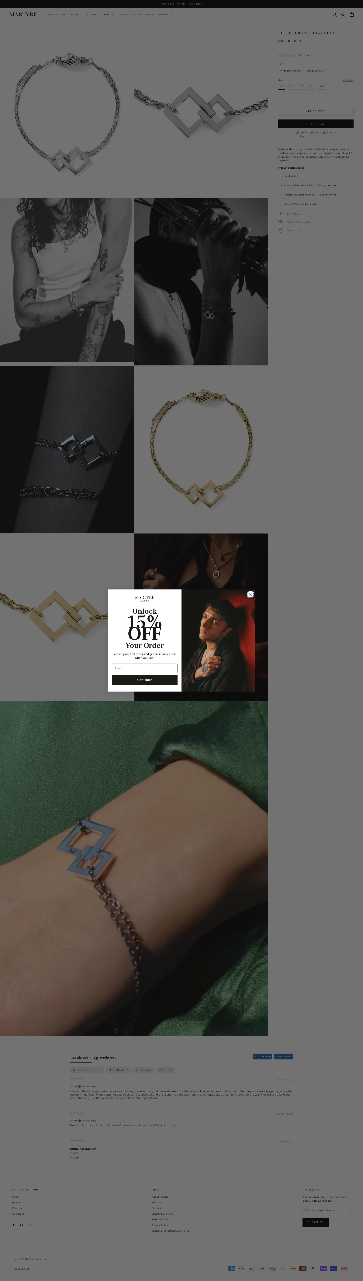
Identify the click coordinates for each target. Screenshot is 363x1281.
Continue (144, 680)
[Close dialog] (250, 594)
